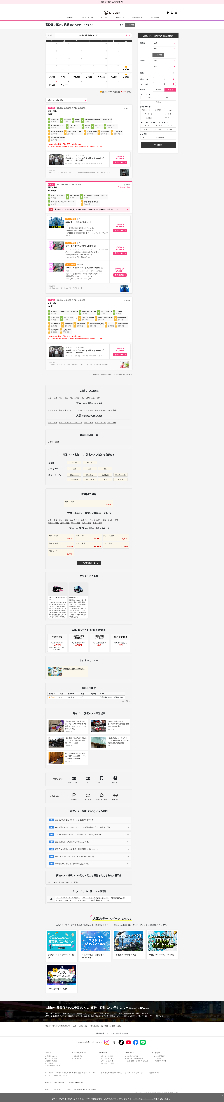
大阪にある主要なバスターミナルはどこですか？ (74, 820)
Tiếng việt (80, 1082)
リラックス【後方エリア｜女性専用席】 (81, 246)
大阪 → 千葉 (63, 398)
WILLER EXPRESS (65, 1090)
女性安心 (74, 479)
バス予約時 (157, 1058)
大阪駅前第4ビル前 (118, 898)
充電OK (120, 479)
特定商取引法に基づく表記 (113, 1073)
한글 (55, 1082)
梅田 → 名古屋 (100, 423)
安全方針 (50, 1063)
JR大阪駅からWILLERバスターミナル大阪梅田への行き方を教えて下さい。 (84, 827)
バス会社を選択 (158, 137)
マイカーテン (120, 475)
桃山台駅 (59, 900)
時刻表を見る (125, 187)
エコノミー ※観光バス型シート (78, 222)
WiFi (105, 479)
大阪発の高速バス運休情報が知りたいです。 (72, 842)
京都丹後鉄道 (137, 17)
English (49, 1082)
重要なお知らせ (52, 1056)
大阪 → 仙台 (52, 410)
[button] (89, 209)
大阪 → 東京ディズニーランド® (70, 410)
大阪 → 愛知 (85, 398)
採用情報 (58, 1073)
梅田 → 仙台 (52, 423)
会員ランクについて (106, 1061)
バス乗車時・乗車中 (160, 1061)
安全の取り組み (52, 1061)
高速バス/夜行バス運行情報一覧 (112, 2)
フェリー (103, 17)
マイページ (77, 1058)
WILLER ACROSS (90, 1090)
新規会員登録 (78, 1056)
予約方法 (55, 796)
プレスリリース (52, 1058)
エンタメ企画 (154, 17)
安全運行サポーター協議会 (69, 882)
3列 (89, 469)
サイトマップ (129, 1073)
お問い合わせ (140, 1073)
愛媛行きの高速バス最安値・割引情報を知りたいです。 (77, 849)
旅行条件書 (67, 1073)
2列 (74, 469)
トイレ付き (89, 479)
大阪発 (50, 442)
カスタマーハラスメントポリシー (57, 1075)
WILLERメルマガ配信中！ (108, 1063)
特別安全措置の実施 (53, 1065)
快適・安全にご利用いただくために (137, 1062)
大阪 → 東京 (74, 398)
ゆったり (89, 475)
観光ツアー (120, 17)
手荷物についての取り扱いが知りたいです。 (72, 864)
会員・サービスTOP (106, 1056)
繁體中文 (63, 1082)
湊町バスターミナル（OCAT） (76, 900)
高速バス (70, 17)
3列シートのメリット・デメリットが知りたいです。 (75, 856)
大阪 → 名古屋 (100, 410)
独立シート (74, 475)
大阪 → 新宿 (88, 410)
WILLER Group (51, 1090)
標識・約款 (77, 1073)
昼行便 (74, 462)
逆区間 (131, 25)
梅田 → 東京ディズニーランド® (70, 423)
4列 (105, 469)
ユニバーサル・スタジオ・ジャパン (95, 898)
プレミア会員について (107, 1058)
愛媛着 (57, 442)
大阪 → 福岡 (95, 398)
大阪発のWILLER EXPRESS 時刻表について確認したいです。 (79, 835)
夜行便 (89, 462)
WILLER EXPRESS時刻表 (135, 1058)
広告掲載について (153, 1073)
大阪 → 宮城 (52, 398)
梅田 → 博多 (111, 423)
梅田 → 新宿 (88, 423)
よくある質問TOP (159, 1056)
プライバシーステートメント (93, 1073)
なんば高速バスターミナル (99, 900)
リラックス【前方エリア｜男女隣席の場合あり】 (84, 268)
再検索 (159, 145)
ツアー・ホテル (87, 17)
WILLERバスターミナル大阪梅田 (68, 898)
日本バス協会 (52, 882)
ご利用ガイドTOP (132, 1056)
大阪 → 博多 (111, 410)
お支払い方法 (57, 779)
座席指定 (105, 475)
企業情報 (50, 1073)
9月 (126, 35)
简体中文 (71, 1082)
